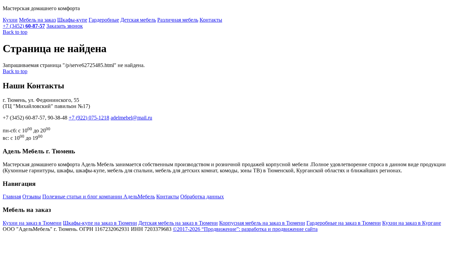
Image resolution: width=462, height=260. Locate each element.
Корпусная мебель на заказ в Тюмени (262, 223)
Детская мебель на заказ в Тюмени (178, 223)
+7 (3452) (24, 26)
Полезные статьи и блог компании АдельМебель (98, 196)
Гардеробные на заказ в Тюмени (343, 223)
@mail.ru (131, 118)
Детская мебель (138, 20)
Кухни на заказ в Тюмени (32, 223)
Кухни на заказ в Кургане (411, 223)
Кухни (10, 20)
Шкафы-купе (72, 20)
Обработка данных (202, 196)
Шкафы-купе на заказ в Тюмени (100, 223)
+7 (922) (89, 118)
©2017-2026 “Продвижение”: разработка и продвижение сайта (245, 229)
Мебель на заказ (37, 20)
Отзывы (31, 196)
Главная (12, 196)
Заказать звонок (64, 26)
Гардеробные (104, 20)
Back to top (15, 32)
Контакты (211, 20)
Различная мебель (177, 20)
